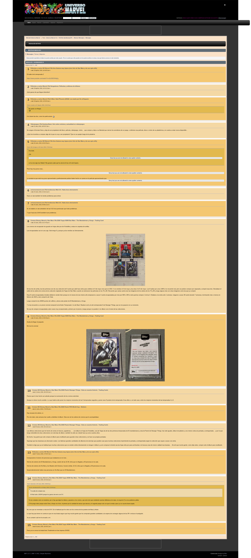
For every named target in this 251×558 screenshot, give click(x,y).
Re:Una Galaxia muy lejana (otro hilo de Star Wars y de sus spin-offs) (74, 68)
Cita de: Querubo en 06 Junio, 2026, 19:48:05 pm (38, 483)
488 (36, 65)
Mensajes (30, 54)
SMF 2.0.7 (27, 553)
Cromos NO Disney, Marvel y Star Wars (45, 390)
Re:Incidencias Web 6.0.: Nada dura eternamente (61, 190)
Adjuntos (42, 54)
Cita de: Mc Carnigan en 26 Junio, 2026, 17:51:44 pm (39, 147)
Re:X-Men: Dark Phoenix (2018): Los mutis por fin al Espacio (68, 99)
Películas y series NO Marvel (40, 68)
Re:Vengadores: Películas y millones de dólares (64, 86)
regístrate (58, 18)
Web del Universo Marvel (33, 37)
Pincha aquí (222, 18)
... (34, 65)
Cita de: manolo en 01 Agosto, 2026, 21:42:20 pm (39, 105)
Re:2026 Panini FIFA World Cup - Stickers (72, 407)
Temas (36, 54)
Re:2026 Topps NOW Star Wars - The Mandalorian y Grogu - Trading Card (79, 220)
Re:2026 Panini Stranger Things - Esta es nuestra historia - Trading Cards (83, 390)
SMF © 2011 (35, 553)
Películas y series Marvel (39, 86)
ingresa (50, 18)
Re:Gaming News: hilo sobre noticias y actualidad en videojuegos (62, 124)
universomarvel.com (37, 190)
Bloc (225, 553)
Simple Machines (45, 553)
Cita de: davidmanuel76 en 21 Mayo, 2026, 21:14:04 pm (42, 487)
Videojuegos (35, 124)
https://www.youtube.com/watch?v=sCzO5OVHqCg (42, 78)
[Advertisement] (125, 30)
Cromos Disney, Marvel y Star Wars (42, 220)
